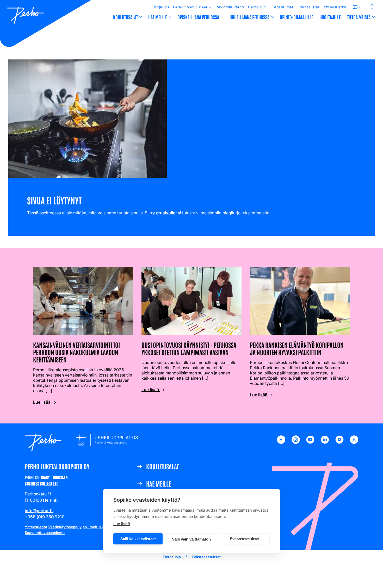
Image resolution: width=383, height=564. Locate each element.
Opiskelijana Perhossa (198, 17)
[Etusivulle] (25, 16)
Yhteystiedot (335, 7)
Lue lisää (121, 523)
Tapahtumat (283, 7)
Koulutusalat (125, 17)
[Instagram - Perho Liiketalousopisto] (296, 442)
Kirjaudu (161, 7)
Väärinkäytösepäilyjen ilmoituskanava (81, 527)
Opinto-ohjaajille (296, 17)
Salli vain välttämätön (191, 539)
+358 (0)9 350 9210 (44, 516)
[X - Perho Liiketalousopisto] (354, 442)
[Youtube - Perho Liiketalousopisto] (310, 442)
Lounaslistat (308, 7)
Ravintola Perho (229, 7)
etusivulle (165, 212)
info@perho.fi (39, 510)
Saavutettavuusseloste (45, 532)
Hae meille (157, 17)
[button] (372, 7)
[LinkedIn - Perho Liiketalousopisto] (325, 442)
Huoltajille (330, 17)
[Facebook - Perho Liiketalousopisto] (281, 442)
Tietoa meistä (358, 17)
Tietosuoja (172, 557)
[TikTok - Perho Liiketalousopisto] (339, 442)
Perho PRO (258, 7)
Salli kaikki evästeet (138, 539)
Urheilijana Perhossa (249, 17)
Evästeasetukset (245, 539)
